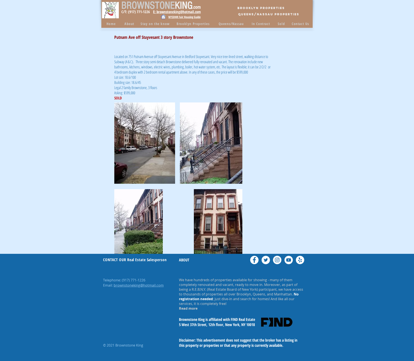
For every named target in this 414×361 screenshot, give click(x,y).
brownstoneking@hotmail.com (139, 285)
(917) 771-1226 (133, 280)
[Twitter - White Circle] (266, 260)
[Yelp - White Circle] (300, 260)
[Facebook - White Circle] (254, 260)
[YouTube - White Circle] (288, 260)
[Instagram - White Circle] (277, 260)
